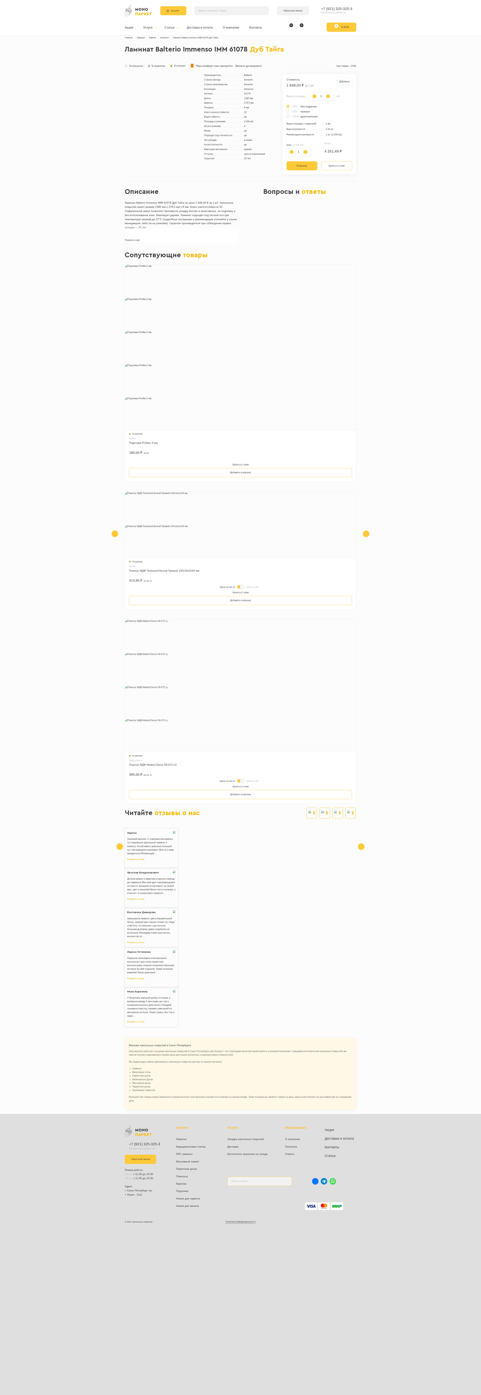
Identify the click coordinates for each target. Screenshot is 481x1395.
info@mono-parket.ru (333, 12)
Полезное (291, 1146)
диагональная (304, 116)
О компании (231, 27)
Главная (128, 37)
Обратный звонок (293, 10)
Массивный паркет (187, 1161)
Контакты (255, 27)
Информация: (296, 1128)
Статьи (170, 27)
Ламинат (141, 37)
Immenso (164, 37)
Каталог (175, 10)
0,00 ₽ (342, 27)
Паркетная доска (186, 1168)
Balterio (152, 37)
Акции (129, 27)
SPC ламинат (184, 1153)
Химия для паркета (188, 1198)
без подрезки (304, 106)
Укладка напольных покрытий (245, 1139)
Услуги (148, 27)
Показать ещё (132, 240)
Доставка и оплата (200, 27)
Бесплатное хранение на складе (247, 1153)
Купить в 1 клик (337, 166)
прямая (300, 111)
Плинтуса (182, 1176)
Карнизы (181, 1183)
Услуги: (233, 1128)
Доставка (232, 1146)
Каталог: (182, 1128)
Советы (289, 1153)
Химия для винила (187, 1205)
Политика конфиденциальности (240, 1222)
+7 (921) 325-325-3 (336, 9)
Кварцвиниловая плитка (191, 1146)
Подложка (182, 1190)
